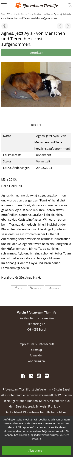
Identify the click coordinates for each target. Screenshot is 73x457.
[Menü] (3, 5)
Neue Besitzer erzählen (40, 14)
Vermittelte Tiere (17, 14)
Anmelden (36, 355)
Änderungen (36, 361)
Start (3, 14)
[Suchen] (70, 5)
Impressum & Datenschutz (36, 344)
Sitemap (36, 350)
